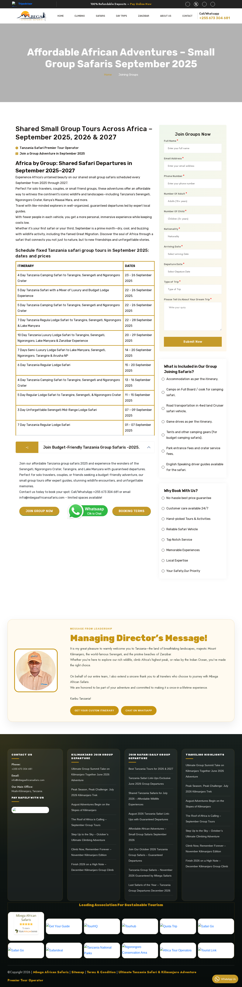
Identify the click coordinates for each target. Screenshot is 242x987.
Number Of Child (175, 211)
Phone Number (174, 176)
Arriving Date (173, 246)
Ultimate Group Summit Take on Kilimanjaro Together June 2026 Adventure (90, 774)
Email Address (174, 158)
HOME (60, 16)
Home (108, 74)
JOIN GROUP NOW (39, 511)
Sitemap (77, 972)
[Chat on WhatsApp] (85, 511)
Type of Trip (172, 281)
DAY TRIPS (121, 16)
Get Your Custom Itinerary (94, 710)
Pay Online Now (140, 4)
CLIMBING (79, 16)
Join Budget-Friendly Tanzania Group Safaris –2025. (83, 447)
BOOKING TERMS (131, 511)
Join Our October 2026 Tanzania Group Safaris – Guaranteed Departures (148, 855)
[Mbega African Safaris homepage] (31, 16)
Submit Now (192, 341)
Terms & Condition (101, 972)
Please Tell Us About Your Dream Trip (188, 299)
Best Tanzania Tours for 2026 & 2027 (151, 768)
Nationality (172, 228)
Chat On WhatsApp (139, 710)
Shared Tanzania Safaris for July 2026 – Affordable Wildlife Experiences (148, 799)
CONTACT (187, 16)
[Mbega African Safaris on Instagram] (212, 4)
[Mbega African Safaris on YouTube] (204, 4)
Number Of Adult (175, 193)
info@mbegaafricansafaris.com (28, 780)
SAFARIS (100, 16)
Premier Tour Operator (25, 980)
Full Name (171, 140)
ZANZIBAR (143, 16)
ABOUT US (165, 16)
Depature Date (174, 264)
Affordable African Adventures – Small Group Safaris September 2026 (148, 834)
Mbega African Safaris (51, 972)
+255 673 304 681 (214, 18)
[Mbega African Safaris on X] (196, 4)
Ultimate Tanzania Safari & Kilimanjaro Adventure (157, 972)
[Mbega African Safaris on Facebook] (187, 4)
